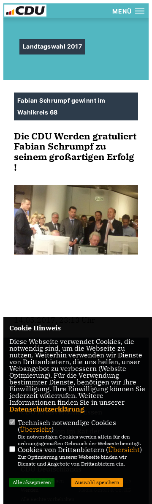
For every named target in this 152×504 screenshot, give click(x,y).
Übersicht (36, 429)
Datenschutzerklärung (46, 409)
